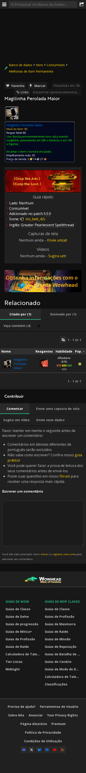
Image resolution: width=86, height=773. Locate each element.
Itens (39, 65)
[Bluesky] (39, 749)
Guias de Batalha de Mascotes (63, 654)
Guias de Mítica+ (19, 631)
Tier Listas (14, 662)
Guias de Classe (18, 609)
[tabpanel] (43, 360)
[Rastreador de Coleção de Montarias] (43, 281)
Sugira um (56, 255)
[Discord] (24, 749)
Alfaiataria (64, 358)
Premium (58, 724)
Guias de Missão (58, 639)
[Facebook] (47, 749)
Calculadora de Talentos (24, 654)
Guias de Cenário (58, 662)
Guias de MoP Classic (62, 601)
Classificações (56, 684)
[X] (31, 749)
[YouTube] (54, 749)
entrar (44, 554)
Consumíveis (56, 65)
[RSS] (62, 749)
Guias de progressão (22, 624)
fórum (65, 476)
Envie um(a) (56, 240)
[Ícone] (12, 113)
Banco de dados (20, 65)
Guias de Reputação (61, 646)
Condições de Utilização (43, 741)
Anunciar (36, 715)
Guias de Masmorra (60, 624)
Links (24, 92)
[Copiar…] (63, 339)
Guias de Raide (17, 646)
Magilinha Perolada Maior (20, 363)
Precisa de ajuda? (22, 706)
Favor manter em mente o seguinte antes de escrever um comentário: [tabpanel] (42, 494)
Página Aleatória (33, 724)
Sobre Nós (16, 715)
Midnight (13, 669)
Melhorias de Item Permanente (31, 71)
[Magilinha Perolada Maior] (7, 363)
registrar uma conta (64, 554)
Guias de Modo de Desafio (63, 669)
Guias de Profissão (20, 639)
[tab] (20, 314)
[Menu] (4, 4)
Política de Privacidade (43, 732)
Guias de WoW (17, 601)
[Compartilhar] (81, 4)
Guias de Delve (17, 616)
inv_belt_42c (35, 219)
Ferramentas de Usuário (59, 706)
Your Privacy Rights (62, 715)
